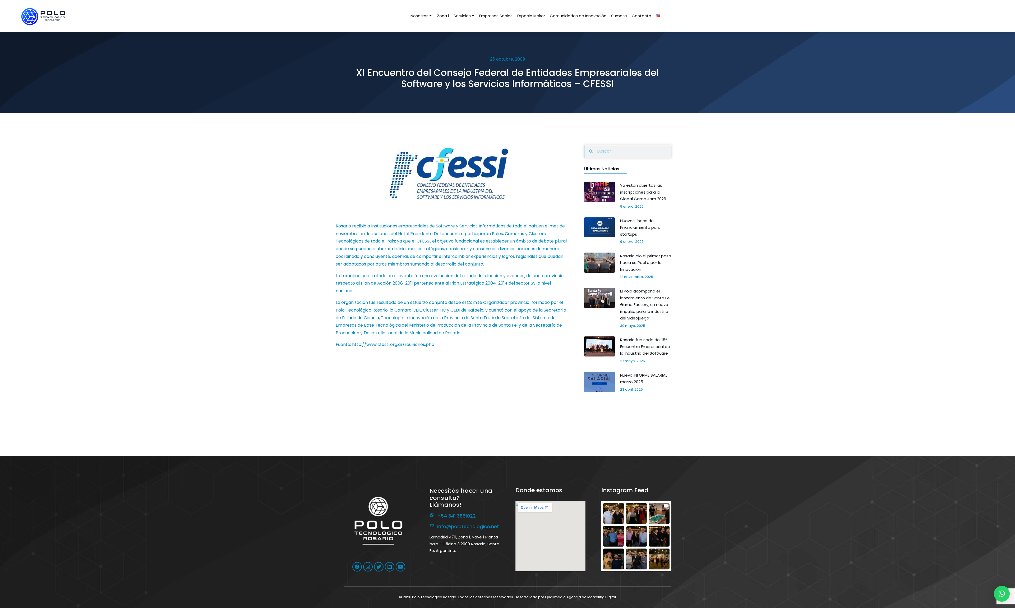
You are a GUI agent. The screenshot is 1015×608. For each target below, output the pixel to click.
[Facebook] (357, 567)
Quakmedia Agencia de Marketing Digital (580, 597)
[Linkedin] (389, 567)
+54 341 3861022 (456, 516)
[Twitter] (379, 567)
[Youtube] (400, 567)
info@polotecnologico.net (468, 526)
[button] (636, 536)
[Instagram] (368, 567)
